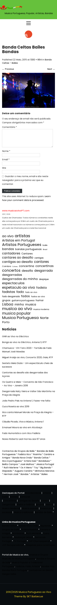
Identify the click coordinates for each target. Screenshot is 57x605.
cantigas (39, 257)
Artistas (35, 474)
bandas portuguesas (28, 249)
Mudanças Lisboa (23, 537)
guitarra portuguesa (23, 300)
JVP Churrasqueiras (39, 541)
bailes (5, 496)
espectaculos (13, 283)
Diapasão (7, 470)
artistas (22, 236)
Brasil (45, 249)
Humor (49, 504)
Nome (6, 151)
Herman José (11, 474)
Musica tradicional (23, 512)
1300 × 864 (36, 59)
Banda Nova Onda (22, 457)
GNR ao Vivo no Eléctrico (15, 336)
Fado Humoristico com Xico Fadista (21, 433)
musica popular (16, 313)
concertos (11, 270)
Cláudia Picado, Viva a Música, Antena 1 (23, 421)
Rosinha (37, 454)
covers (45, 500)
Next (51, 69)
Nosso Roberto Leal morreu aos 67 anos (23, 439)
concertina (26, 266)
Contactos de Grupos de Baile (18, 451)
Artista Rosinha (29, 529)
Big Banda (45, 467)
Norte (44, 318)
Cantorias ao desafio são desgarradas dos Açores (25, 374)
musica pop (46, 508)
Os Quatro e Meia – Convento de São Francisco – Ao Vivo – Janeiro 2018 (27, 383)
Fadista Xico (24, 454)
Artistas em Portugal (18, 240)
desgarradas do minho (20, 279)
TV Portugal (20, 541)
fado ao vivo (31, 292)
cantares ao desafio (17, 258)
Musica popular (30, 508)
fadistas (8, 292)
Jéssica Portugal (45, 464)
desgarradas (12, 275)
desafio (27, 271)
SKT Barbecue (35, 596)
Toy (36, 467)
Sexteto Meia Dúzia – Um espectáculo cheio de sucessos (27, 365)
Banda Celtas (41, 457)
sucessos (7, 512)
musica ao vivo (17, 309)
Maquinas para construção (40, 545)
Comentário (9, 127)
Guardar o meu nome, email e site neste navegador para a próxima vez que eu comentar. (25, 180)
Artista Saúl (30, 461)
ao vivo (8, 236)
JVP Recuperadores (13, 545)
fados (25, 296)
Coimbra (6, 266)
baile (45, 245)
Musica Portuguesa (20, 318)
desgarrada (43, 271)
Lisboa (7, 304)
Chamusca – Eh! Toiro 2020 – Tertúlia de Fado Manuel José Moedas (27, 349)
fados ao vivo (38, 296)
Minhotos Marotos (44, 470)
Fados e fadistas (25, 504)
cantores (41, 262)
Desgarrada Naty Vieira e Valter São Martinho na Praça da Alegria (28, 393)
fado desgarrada (11, 296)
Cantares (27, 253)
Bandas (24, 474)
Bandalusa (44, 461)
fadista (41, 288)
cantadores (11, 253)
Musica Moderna (11, 508)
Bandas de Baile (43, 512)
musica (30, 304)
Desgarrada (8, 504)
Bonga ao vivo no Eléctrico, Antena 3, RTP (24, 342)
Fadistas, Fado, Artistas (27, 566)
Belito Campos (10, 464)
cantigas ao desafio (17, 262)
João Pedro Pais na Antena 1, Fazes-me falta (26, 400)
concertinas (44, 266)
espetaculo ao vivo (18, 287)
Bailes (44, 474)
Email (6, 159)
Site (4, 167)
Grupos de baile (10, 529)
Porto (6, 322)
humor (40, 300)
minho (19, 304)
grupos (6, 300)
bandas (8, 249)
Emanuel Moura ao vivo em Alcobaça (22, 427)
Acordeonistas (33, 493)
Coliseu (15, 266)
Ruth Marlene (11, 467)
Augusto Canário (24, 470)
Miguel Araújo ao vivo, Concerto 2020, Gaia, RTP (27, 357)
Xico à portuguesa (12, 461)
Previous (8, 69)
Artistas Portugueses (21, 245)
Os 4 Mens (26, 467)
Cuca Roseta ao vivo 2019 (15, 406)
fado (20, 292)
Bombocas (18, 533)
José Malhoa (27, 464)
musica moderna (41, 309)
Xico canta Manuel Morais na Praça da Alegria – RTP (28, 414)
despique (44, 279)
